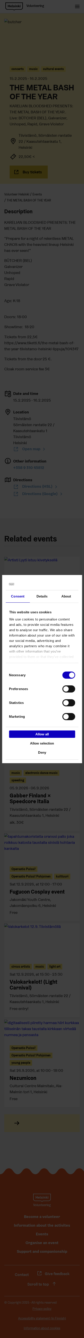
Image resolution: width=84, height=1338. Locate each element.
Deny (42, 752)
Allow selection (42, 743)
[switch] (68, 689)
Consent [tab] (17, 596)
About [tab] (66, 596)
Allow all (42, 734)
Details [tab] (42, 596)
